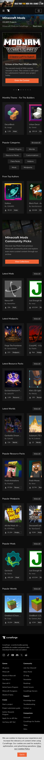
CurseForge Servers (30, 691)
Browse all (36, 143)
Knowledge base (29, 700)
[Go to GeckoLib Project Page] (13, 564)
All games (5, 668)
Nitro (25, 729)
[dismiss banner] (40, 2)
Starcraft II (6, 683)
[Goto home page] (8, 11)
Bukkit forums (28, 687)
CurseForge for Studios (31, 721)
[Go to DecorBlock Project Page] (13, 118)
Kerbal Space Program (10, 687)
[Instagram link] (3, 655)
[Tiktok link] (8, 655)
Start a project (7, 704)
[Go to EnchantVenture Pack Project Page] (13, 384)
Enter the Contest (22, 80)
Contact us (27, 708)
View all (37, 274)
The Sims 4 (6, 679)
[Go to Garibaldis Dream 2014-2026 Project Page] (13, 429)
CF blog (26, 676)
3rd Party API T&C (9, 722)
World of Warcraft (9, 676)
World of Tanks (7, 695)
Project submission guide (11, 708)
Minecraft (5, 672)
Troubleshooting (29, 704)
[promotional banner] (22, 3)
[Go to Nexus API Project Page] (13, 294)
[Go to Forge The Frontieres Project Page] (13, 339)
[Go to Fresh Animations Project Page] (13, 474)
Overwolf (26, 717)
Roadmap (26, 683)
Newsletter (27, 679)
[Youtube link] (12, 655)
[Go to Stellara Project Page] (13, 197)
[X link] (21, 655)
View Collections (22, 262)
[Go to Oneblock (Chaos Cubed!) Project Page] (13, 609)
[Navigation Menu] (3, 11)
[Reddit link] (26, 655)
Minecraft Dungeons (9, 691)
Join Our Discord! (29, 668)
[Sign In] (38, 10)
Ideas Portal (27, 672)
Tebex (25, 725)
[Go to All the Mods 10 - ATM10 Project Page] (13, 519)
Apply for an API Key (9, 718)
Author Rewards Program (8, 713)
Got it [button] (22, 755)
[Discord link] (17, 655)
